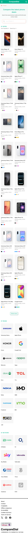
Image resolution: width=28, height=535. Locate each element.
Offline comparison (6, 508)
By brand (4, 321)
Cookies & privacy (6, 512)
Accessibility (4, 510)
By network (5, 432)
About (2, 501)
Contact (3, 503)
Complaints (4, 506)
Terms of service (6, 514)
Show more (14, 313)
